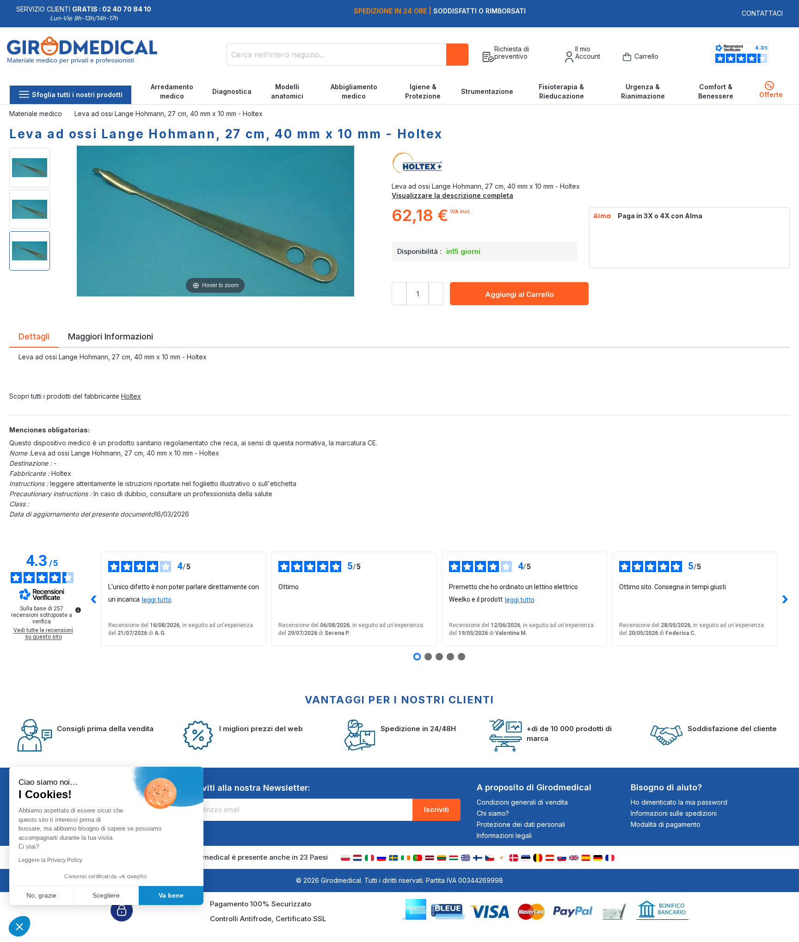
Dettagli (33, 336)
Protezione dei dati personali (521, 824)
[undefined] (78, 610)
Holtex (131, 396)
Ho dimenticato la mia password (679, 802)
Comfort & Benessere (715, 91)
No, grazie (41, 895)
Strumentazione (487, 91)
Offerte (771, 90)
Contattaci (762, 13)
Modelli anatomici (287, 91)
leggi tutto (157, 599)
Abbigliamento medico (354, 91)
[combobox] (348, 54)
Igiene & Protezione (423, 91)
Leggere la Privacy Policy (50, 860)
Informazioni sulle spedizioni (674, 813)
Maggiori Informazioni (110, 336)
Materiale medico (36, 113)
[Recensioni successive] (784, 599)
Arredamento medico (172, 91)
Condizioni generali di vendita (522, 802)
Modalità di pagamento (666, 824)
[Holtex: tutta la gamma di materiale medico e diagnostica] (591, 163)
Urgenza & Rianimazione (643, 91)
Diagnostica (232, 91)
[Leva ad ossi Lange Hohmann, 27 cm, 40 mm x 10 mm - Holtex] (29, 167)
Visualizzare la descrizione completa (452, 195)
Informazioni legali (504, 835)
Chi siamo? (493, 813)
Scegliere (106, 895)
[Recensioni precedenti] (93, 599)
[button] (19, 926)
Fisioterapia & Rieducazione (561, 91)
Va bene (171, 895)
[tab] (34, 338)
